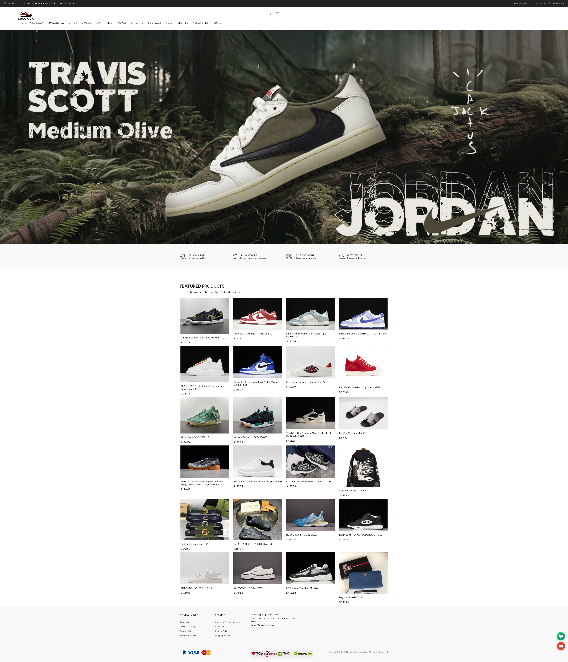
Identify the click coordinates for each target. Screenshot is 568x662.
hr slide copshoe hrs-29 (352, 433)
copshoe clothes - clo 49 (352, 490)
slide (169, 23)
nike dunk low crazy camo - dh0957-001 (203, 337)
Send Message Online (263, 624)
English (559, 3)
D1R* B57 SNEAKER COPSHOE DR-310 (360, 534)
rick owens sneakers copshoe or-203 (359, 387)
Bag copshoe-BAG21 (350, 597)
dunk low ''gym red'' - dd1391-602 (252, 333)
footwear (155, 23)
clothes (183, 23)
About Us (184, 622)
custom (219, 23)
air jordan (37, 23)
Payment (219, 626)
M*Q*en (121, 23)
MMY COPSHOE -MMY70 (247, 588)
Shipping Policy (222, 635)
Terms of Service (188, 635)
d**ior (73, 23)
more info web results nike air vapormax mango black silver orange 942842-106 (203, 483)
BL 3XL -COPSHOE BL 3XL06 (302, 534)
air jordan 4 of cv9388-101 (195, 437)
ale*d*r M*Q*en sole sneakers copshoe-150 (257, 481)
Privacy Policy (221, 631)
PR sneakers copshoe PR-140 (302, 588)
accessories (201, 23)
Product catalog (188, 626)
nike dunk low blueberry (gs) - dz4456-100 (363, 333)
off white (137, 23)
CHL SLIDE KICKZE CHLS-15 (196, 588)
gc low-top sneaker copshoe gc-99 (305, 381)
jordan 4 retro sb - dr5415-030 (250, 437)
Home (23, 23)
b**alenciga (56, 23)
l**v (99, 23)
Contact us (11, 3)
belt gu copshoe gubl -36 (194, 543)
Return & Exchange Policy (227, 622)
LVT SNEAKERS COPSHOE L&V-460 (252, 543)
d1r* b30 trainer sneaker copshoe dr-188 (309, 481)
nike (109, 23)
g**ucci (87, 23)
